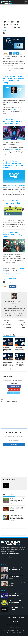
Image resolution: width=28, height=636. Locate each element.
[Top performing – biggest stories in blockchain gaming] (8, 356)
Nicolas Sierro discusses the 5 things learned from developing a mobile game (7, 326)
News (4, 30)
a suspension (16, 153)
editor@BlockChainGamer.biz (13, 553)
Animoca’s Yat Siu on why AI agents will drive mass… (16, 575)
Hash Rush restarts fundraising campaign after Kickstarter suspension (13, 121)
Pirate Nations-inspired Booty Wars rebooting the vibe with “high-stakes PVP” (17, 517)
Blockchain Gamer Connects (10, 277)
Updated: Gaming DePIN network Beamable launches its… (17, 601)
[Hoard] (6, 485)
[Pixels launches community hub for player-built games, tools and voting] (6, 500)
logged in (11, 380)
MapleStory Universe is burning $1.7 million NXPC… (17, 594)
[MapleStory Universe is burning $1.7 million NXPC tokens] (4, 595)
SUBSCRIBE (14, 444)
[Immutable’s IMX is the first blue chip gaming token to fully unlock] (4, 609)
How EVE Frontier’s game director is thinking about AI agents (17, 509)
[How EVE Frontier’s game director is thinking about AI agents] (6, 509)
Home (8, 617)
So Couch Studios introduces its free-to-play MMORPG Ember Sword (12, 235)
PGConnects (16, 279)
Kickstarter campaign (13, 149)
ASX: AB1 (15, 109)
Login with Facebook (15, 386)
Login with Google (15, 389)
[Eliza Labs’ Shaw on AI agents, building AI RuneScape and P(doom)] (4, 583)
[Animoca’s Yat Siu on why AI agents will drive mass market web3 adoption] (4, 576)
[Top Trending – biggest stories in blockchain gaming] (20, 356)
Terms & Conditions (17, 632)
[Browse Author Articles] (14, 296)
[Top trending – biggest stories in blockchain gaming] (8, 342)
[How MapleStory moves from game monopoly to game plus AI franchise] (4, 569)
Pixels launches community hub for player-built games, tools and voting (17, 500)
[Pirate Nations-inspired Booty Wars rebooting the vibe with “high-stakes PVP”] (6, 517)
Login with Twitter (15, 392)
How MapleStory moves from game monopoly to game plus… (17, 568)
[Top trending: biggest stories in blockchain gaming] (20, 342)
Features (21, 617)
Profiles (15, 621)
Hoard (11, 483)
